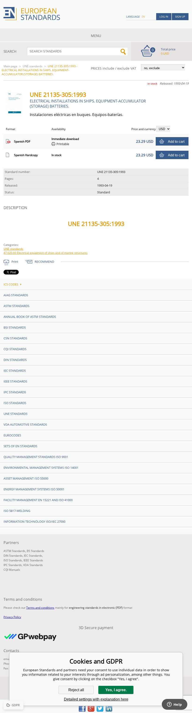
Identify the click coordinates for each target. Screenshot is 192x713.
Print (14, 261)
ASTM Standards (16, 306)
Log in (163, 16)
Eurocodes (12, 435)
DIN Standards (15, 360)
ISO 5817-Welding (17, 511)
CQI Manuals (12, 570)
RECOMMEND (44, 261)
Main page (10, 66)
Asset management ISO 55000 (26, 478)
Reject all (76, 690)
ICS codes (11, 284)
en (143, 16)
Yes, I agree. (116, 690)
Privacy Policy (12, 617)
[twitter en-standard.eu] (99, 710)
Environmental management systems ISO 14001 (41, 467)
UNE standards (32, 66)
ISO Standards (15, 403)
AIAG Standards (16, 295)
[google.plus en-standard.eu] (91, 710)
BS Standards (35, 551)
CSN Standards (15, 338)
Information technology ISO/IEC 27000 (34, 521)
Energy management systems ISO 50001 (34, 489)
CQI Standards (15, 349)
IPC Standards (15, 392)
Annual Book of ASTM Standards (30, 317)
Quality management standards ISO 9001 (36, 457)
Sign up (180, 16)
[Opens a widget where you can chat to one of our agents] (174, 705)
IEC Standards (15, 370)
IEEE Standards (15, 381)
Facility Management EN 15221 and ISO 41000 (38, 500)
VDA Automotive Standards (25, 424)
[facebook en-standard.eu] (82, 710)
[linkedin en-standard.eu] (108, 710)
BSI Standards (15, 327)
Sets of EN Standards (20, 446)
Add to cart (176, 141)
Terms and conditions (40, 608)
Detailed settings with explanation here (96, 699)
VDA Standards (33, 565)
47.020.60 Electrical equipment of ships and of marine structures (46, 253)
